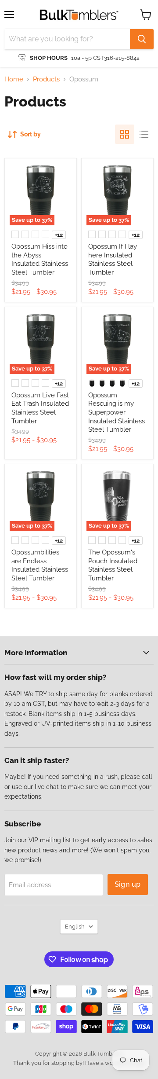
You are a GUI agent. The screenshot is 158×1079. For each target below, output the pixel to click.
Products (46, 79)
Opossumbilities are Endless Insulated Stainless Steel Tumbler (39, 565)
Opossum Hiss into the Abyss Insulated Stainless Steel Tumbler (39, 259)
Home (13, 79)
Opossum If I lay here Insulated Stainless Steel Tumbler (112, 259)
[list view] (144, 134)
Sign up (128, 884)
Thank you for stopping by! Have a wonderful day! (79, 1063)
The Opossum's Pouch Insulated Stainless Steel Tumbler (112, 565)
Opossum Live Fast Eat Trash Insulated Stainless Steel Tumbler (40, 408)
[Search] (142, 39)
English (75, 926)
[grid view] (124, 134)
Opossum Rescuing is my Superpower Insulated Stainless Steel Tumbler (116, 412)
